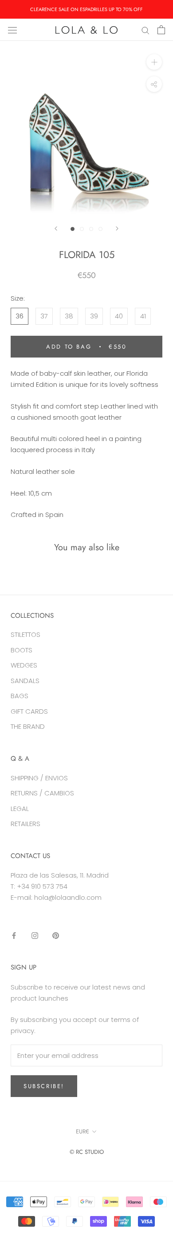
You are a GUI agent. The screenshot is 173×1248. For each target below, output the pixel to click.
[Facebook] (14, 935)
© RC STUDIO (87, 1152)
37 (44, 316)
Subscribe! (44, 1086)
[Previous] (56, 229)
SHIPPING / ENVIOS (39, 778)
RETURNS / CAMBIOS (42, 793)
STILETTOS (25, 634)
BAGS (19, 695)
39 (94, 316)
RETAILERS (25, 823)
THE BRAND (28, 726)
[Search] (145, 29)
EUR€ (82, 1131)
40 (119, 316)
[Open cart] (161, 29)
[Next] (117, 229)
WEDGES (24, 665)
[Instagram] (34, 935)
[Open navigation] (12, 29)
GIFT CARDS (29, 711)
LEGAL (20, 808)
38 (69, 316)
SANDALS (25, 680)
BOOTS (21, 650)
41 (143, 316)
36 (20, 316)
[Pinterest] (55, 935)
